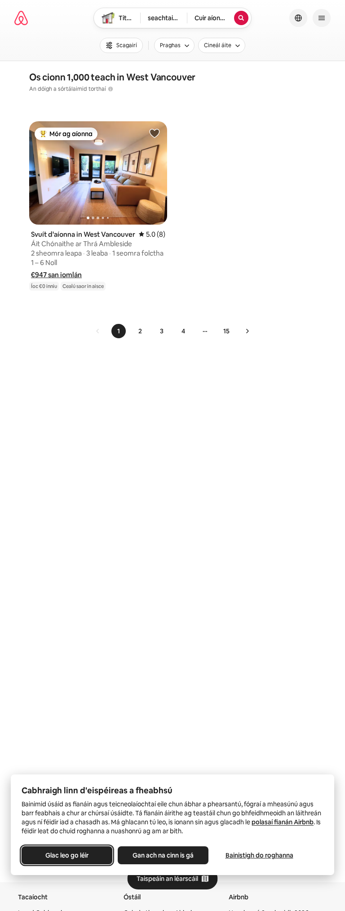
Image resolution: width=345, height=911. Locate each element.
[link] (98, 331)
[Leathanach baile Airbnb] (21, 18)
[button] (56, 274)
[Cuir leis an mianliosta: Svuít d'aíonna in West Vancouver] (154, 133)
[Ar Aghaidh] (247, 331)
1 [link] (118, 331)
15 (226, 331)
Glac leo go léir (66, 855)
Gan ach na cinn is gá (163, 855)
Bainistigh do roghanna (259, 855)
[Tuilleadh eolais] (110, 89)
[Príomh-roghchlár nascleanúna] (322, 18)
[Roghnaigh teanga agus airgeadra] (298, 18)
